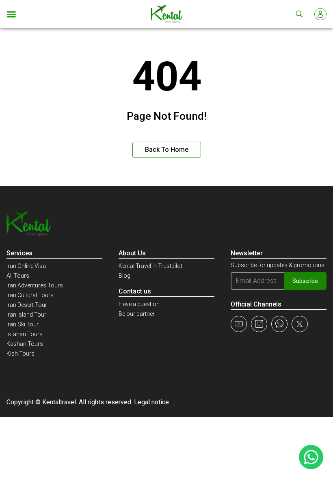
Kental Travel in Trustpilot (150, 266)
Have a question (139, 304)
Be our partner (137, 314)
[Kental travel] (167, 14)
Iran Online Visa (26, 266)
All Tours (17, 275)
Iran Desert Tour (26, 305)
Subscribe (305, 281)
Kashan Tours (24, 344)
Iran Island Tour (26, 314)
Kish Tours (20, 353)
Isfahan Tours (24, 334)
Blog (124, 275)
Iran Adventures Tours (34, 285)
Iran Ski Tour (22, 324)
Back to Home (166, 149)
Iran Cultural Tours (30, 295)
